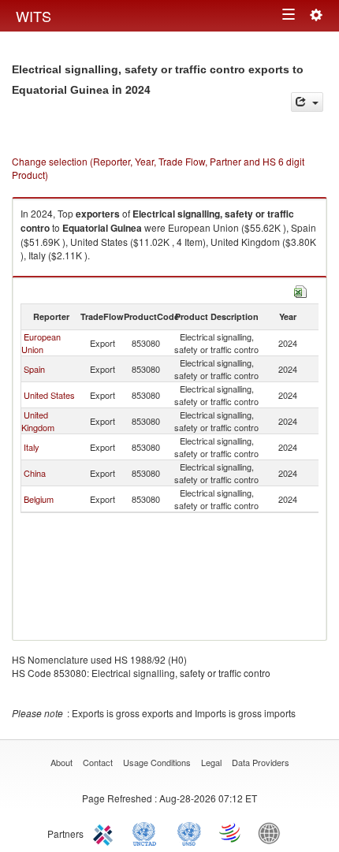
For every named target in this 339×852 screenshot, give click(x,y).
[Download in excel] (300, 289)
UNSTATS (189, 832)
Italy (31, 447)
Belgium (39, 499)
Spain (34, 369)
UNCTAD (147, 832)
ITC (105, 832)
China (35, 473)
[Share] (307, 102)
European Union (41, 342)
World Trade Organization (231, 832)
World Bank (273, 832)
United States (49, 395)
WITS (33, 16)
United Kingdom (37, 420)
